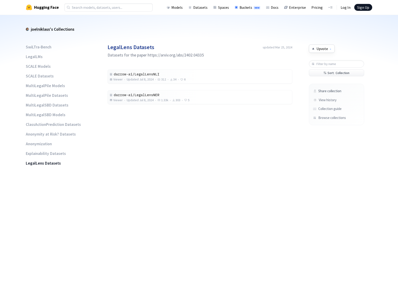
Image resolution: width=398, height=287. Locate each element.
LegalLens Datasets (43, 163)
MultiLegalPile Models (45, 85)
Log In (346, 7)
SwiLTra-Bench (38, 47)
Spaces (223, 7)
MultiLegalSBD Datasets (47, 105)
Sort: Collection (338, 73)
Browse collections (332, 117)
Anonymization (39, 143)
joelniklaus (40, 29)
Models (177, 7)
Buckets (249, 7)
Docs (274, 7)
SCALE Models (38, 66)
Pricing (317, 7)
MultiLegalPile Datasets (47, 95)
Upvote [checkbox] (323, 48)
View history (328, 100)
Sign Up (363, 7)
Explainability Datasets (46, 153)
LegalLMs (34, 56)
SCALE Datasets (40, 76)
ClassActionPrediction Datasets (53, 124)
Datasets (200, 7)
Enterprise (297, 7)
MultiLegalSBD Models (45, 114)
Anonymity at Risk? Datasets (51, 134)
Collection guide (330, 109)
